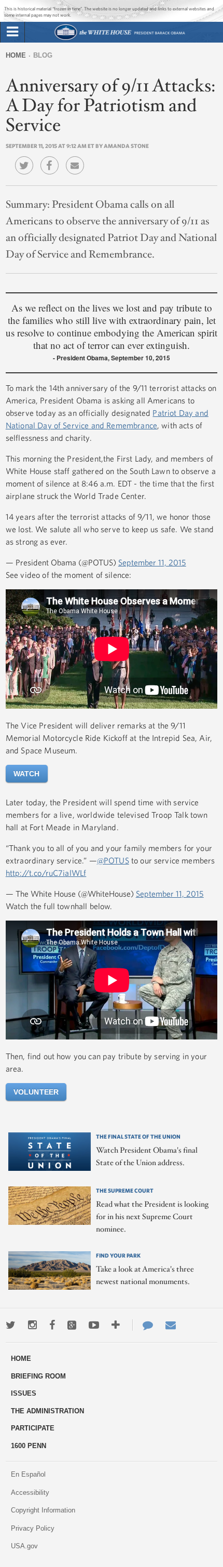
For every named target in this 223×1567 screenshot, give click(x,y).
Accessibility (30, 1492)
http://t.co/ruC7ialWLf (46, 872)
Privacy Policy (32, 1528)
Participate (32, 1428)
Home (16, 55)
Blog (42, 55)
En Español (28, 1474)
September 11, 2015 (152, 562)
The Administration (47, 1411)
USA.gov (24, 1546)
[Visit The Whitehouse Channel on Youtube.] (94, 1325)
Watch (26, 773)
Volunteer (36, 1092)
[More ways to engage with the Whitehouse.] (116, 1325)
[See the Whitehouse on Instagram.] (32, 1325)
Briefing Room (38, 1376)
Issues (23, 1393)
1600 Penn (28, 1446)
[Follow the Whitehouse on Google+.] (71, 1325)
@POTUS (113, 860)
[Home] (119, 39)
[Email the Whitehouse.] (170, 1325)
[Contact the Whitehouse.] (142, 1325)
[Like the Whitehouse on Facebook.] (52, 1325)
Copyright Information (43, 1510)
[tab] (12, 32)
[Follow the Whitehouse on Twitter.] (11, 1325)
